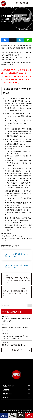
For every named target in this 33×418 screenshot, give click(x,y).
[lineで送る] (28, 40)
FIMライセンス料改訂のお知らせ (13, 344)
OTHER (5, 397)
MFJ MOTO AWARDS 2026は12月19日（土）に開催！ (16, 318)
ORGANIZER (7, 393)
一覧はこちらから (16, 350)
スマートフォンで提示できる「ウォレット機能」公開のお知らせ (16, 336)
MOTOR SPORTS (8, 385)
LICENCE (6, 389)
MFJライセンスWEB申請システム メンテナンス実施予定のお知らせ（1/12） (14, 292)
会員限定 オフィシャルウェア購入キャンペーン (15, 327)
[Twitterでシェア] (13, 40)
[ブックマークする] (20, 40)
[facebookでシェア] (5, 40)
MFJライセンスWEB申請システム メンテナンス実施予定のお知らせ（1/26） (18, 279)
